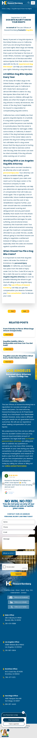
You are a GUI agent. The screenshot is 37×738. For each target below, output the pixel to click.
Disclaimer (11, 561)
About (17, 590)
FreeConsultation (36, 368)
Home (4, 9)
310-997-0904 (10, 650)
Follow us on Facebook (21, 597)
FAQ (31, 590)
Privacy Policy (24, 561)
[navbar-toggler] (33, 3)
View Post (8, 334)
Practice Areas (9, 590)
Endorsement (15, 593)
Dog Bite (29, 30)
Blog (8, 9)
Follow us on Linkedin (20, 602)
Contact (24, 593)
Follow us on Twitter (20, 607)
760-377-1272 (10, 677)
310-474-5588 (10, 624)
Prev (12, 311)
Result (23, 590)
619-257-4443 (10, 704)
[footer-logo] (18, 583)
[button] (34, 483)
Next (24, 311)
